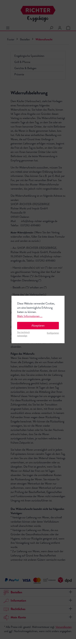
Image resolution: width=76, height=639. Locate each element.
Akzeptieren (38, 325)
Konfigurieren (53, 333)
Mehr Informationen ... (29, 316)
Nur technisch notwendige (23, 334)
